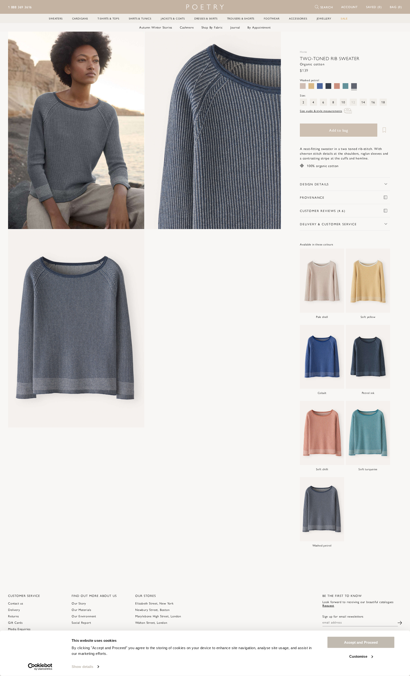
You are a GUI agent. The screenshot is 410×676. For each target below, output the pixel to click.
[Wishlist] (384, 130)
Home (303, 51)
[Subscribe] (400, 622)
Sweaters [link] (55, 18)
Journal (235, 27)
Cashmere (187, 27)
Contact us (15, 603)
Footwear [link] (271, 18)
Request (328, 605)
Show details (82, 667)
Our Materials (81, 609)
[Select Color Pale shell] (303, 86)
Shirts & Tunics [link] (140, 18)
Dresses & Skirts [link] (206, 18)
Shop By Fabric (212, 27)
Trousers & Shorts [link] (241, 18)
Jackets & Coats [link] (173, 18)
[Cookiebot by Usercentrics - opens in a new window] (40, 666)
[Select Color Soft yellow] (311, 86)
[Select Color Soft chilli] (337, 86)
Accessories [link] (298, 18)
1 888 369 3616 (20, 7)
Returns (13, 616)
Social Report (81, 622)
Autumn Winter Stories (155, 27)
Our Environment (84, 616)
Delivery (14, 609)
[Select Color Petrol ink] (328, 86)
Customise (358, 656)
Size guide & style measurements (321, 111)
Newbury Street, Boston (152, 609)
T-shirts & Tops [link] (108, 18)
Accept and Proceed (361, 642)
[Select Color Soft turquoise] (345, 86)
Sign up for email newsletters (342, 616)
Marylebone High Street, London (158, 616)
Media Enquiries (19, 629)
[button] (349, 7)
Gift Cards (15, 622)
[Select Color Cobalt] (320, 86)
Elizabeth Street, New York (154, 603)
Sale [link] (344, 18)
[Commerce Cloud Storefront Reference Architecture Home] (205, 7)
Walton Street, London (151, 622)
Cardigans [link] (80, 18)
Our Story (79, 603)
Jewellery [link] (324, 18)
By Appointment (258, 27)
